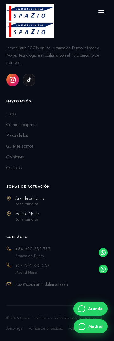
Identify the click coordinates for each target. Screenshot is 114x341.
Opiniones (15, 157)
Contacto (14, 167)
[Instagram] (12, 80)
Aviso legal (14, 328)
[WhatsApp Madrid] (103, 269)
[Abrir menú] (101, 12)
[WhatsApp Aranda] (103, 252)
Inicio (11, 114)
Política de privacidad (45, 328)
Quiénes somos (20, 146)
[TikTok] (29, 80)
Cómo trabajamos (21, 124)
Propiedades (17, 135)
